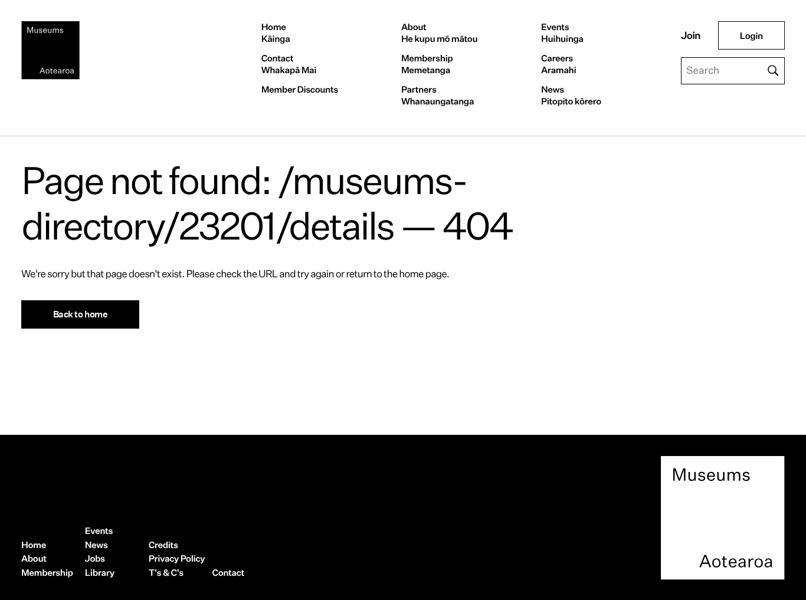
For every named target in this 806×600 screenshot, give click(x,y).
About (439, 32)
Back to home (80, 314)
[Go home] (50, 50)
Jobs (95, 558)
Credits (163, 544)
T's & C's (166, 572)
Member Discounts (299, 89)
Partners (437, 95)
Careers (558, 64)
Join (690, 35)
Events (562, 32)
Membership (427, 64)
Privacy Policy (177, 558)
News (571, 95)
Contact (288, 64)
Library (99, 572)
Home (275, 32)
